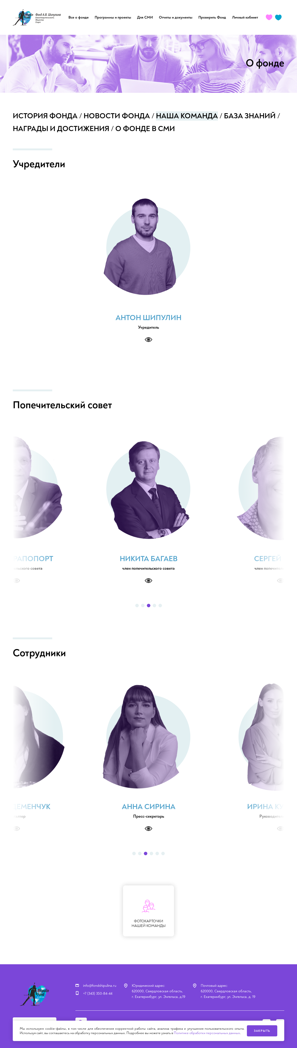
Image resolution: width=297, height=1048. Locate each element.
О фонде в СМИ (145, 128)
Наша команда (187, 116)
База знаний (250, 116)
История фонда (45, 116)
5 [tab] (160, 605)
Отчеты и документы (175, 17)
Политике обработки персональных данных (207, 1033)
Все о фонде (78, 17)
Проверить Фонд (212, 17)
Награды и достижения (61, 128)
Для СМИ (145, 17)
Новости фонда (117, 116)
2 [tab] (143, 605)
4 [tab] (154, 605)
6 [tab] (163, 853)
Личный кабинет (245, 17)
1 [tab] (137, 605)
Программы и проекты (113, 17)
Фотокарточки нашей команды (149, 923)
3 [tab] (148, 605)
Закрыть (262, 1031)
